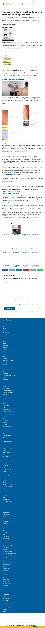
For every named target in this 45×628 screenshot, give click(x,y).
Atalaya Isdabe (6, 354)
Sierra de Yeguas (6, 568)
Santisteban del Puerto (8, 562)
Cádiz (4, 371)
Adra (4, 323)
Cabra (4, 369)
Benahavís (5, 362)
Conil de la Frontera (7, 398)
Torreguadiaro (6, 579)
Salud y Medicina (6, 544)
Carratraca (5, 379)
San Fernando (6, 547)
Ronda (4, 530)
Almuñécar (5, 341)
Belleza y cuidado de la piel (8, 360)
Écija (4, 418)
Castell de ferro (6, 384)
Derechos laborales (7, 413)
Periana (4, 518)
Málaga (4, 478)
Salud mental (6, 536)
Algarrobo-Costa (6, 332)
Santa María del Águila (7, 559)
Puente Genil (5, 523)
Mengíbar (5, 495)
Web (29, 297)
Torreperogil (5, 585)
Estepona (5, 433)
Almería (4, 338)
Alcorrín (4, 330)
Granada (5, 443)
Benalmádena (6, 364)
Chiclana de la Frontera (8, 390)
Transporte (5, 590)
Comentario (6, 282)
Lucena (4, 476)
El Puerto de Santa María (8, 426)
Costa (4, 403)
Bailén (4, 356)
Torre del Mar (6, 577)
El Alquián (5, 422)
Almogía (5, 339)
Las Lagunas (5, 465)
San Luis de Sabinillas (7, 551)
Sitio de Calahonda (7, 572)
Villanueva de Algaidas (7, 602)
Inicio (27, 1)
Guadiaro (5, 445)
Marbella (5, 482)
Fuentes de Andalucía (7, 441)
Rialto (4, 527)
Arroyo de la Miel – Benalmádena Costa (11, 353)
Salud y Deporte (6, 542)
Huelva (4, 450)
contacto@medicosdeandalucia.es (36, 1)
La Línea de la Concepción (8, 460)
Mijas (4, 497)
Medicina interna (6, 490)
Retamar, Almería (6, 525)
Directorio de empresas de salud (10, 415)
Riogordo (5, 528)
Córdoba (5, 400)
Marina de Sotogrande (7, 486)
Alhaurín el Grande (7, 336)
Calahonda (5, 373)
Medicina (5, 488)
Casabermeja (6, 383)
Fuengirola (5, 439)
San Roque (5, 557)
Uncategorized (6, 594)
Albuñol (4, 326)
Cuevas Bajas (6, 405)
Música (4, 505)
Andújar (4, 343)
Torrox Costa (6, 587)
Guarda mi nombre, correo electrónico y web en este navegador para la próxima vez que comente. (21, 305)
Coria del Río (5, 401)
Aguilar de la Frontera (7, 324)
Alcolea (4, 328)
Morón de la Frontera (7, 501)
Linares (4, 471)
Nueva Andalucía (6, 514)
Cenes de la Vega (6, 388)
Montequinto (6, 499)
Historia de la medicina (8, 448)
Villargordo (5, 609)
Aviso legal (31, 622)
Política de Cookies (24, 622)
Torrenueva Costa (7, 583)
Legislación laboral (7, 469)
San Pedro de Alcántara (8, 555)
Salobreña (5, 532)
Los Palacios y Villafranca (8, 475)
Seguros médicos (6, 564)
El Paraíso (5, 424)
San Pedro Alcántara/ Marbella (9, 553)
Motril (4, 503)
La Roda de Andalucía (7, 461)
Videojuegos (5, 600)
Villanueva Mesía (6, 607)
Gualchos (5, 446)
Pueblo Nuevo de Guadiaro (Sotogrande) (8, 521)
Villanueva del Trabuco (8, 605)
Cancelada (5, 377)
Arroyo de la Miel (6, 351)
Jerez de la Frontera (7, 456)
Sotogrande (5, 574)
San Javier (5, 549)
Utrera (4, 596)
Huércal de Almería (7, 452)
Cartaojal (5, 381)
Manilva (4, 480)
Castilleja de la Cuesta (7, 386)
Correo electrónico (20, 297)
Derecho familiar (6, 409)
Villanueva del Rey (7, 604)
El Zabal (4, 428)
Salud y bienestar (6, 540)
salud (7, 8)
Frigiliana (5, 437)
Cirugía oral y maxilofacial (8, 392)
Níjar (4, 510)
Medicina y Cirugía (7, 492)
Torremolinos (6, 581)
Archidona (5, 347)
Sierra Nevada (6, 570)
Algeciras (5, 334)
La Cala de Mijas (6, 458)
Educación (5, 420)
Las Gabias (5, 463)
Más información (41, 626)
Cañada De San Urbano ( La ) (9, 375)
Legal (4, 467)
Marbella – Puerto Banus (8, 484)
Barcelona (5, 358)
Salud (4, 534)
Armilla (4, 349)
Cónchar (5, 396)
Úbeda (4, 592)
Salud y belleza (6, 538)
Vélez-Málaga (6, 598)
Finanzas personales (7, 435)
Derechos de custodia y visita (9, 411)
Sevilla (4, 566)
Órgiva (4, 516)
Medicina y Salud (6, 493)
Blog (4, 368)
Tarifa (4, 575)
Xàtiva (4, 611)
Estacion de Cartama (7, 430)
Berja (4, 366)
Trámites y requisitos (7, 589)
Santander (5, 560)
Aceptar (35, 626)
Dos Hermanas (6, 416)
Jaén (4, 454)
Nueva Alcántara (6, 512)
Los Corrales (5, 473)
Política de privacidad (16, 622)
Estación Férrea (6, 431)
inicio (4, 8)
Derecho (5, 407)
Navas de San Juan (7, 507)
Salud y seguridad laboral (8, 545)
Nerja (4, 508)
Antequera (5, 345)
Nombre (6, 297)
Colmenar (5, 394)
